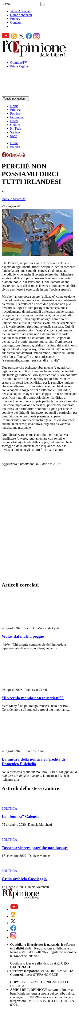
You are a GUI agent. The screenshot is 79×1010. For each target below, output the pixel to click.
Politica (15, 113)
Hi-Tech (15, 128)
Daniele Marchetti (13, 199)
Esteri (14, 121)
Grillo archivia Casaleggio (24, 879)
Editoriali (16, 109)
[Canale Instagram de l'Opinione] (36, 38)
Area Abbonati (21, 11)
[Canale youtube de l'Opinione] (6, 38)
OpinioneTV (18, 62)
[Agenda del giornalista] (20, 94)
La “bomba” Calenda (21, 816)
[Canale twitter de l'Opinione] (21, 38)
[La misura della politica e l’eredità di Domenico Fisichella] (27, 747)
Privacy (15, 18)
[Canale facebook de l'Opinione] (29, 38)
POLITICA (9, 808)
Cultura (15, 124)
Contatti (15, 22)
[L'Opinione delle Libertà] (34, 55)
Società (15, 132)
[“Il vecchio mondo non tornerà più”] (27, 686)
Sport (13, 136)
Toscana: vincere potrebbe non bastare (35, 848)
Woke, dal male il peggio (23, 636)
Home (14, 106)
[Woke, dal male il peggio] (27, 624)
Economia (17, 117)
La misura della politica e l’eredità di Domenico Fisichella (33, 761)
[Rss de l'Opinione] (14, 38)
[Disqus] (39, 525)
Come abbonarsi (21, 15)
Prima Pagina (19, 66)
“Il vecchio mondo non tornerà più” (33, 698)
